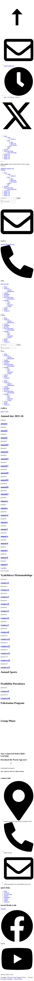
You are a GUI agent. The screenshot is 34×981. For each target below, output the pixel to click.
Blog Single (14, 145)
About (9, 137)
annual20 (4, 487)
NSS (8, 303)
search (18, 198)
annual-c (4, 508)
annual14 (4, 459)
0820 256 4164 (5, 284)
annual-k (4, 557)
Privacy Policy (18, 979)
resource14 (5, 660)
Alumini (9, 290)
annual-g (4, 536)
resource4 (5, 604)
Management (10, 291)
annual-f (4, 529)
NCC (8, 301)
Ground (9, 306)
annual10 (4, 445)
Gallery (9, 146)
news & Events (8, 894)
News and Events (8, 151)
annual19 (4, 480)
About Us (13, 139)
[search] (1, 200)
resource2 (5, 590)
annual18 (4, 473)
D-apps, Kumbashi (7, 979)
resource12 (5, 646)
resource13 (5, 653)
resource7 (5, 625)
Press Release (10, 299)
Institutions (7, 294)
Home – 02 (7, 155)
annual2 (4, 431)
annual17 (4, 466)
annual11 (4, 452)
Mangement (7, 897)
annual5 (4, 438)
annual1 (4, 424)
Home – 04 (7, 158)
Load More (4, 568)
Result (5, 309)
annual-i (4, 550)
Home (5, 287)
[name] (17, 131)
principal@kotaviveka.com (8, 244)
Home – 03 (7, 157)
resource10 (5, 698)
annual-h (4, 543)
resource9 (5, 691)
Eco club (6, 296)
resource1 (5, 583)
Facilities (6, 300)
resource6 (5, 618)
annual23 (4, 494)
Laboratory (10, 304)
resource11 (5, 639)
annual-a (4, 501)
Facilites (6, 895)
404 (8, 148)
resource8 (5, 632)
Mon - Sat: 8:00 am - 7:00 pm (11, 97)
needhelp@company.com (7, 168)
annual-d (4, 515)
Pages (5, 136)
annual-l (4, 564)
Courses (6, 149)
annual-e (4, 522)
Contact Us (7, 154)
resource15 (5, 667)
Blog (8, 140)
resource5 (5, 611)
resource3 (5, 597)
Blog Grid (13, 143)
